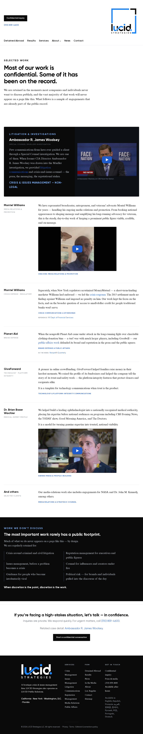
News (87, 679)
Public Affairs (71, 707)
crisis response (98, 295)
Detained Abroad (93, 671)
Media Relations (72, 703)
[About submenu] (60, 41)
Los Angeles (90, 691)
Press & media (111, 679)
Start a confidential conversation (71, 637)
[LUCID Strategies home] (123, 21)
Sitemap (88, 699)
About (88, 687)
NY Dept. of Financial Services (60, 318)
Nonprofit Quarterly (58, 353)
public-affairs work (48, 343)
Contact (88, 695)
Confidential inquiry (15, 18)
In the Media (90, 683)
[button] (107, 159)
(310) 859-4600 (11, 25)
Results (88, 675)
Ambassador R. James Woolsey (84, 628)
